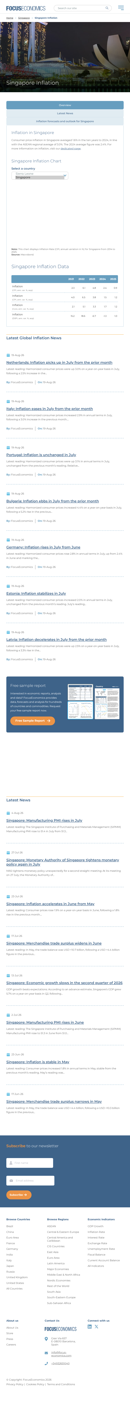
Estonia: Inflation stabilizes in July (36, 593)
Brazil (9, 1226)
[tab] (65, 105)
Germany (12, 1248)
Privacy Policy (14, 1384)
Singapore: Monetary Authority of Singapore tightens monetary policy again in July (62, 862)
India (9, 1254)
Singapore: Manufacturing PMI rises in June (45, 1022)
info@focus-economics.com (61, 1354)
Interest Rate (96, 1237)
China (10, 1232)
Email (10, 1172)
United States (15, 1283)
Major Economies (58, 1269)
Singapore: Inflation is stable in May (37, 1062)
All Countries (14, 1288)
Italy (9, 1260)
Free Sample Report (30, 720)
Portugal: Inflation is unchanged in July (41, 455)
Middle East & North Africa (63, 1274)
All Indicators (96, 1265)
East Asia (52, 1252)
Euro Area (12, 1237)
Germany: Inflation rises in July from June (43, 547)
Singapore (24, 18)
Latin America (56, 1263)
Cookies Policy (35, 1384)
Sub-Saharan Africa (59, 1303)
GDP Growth (96, 1226)
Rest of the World (58, 1286)
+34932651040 (60, 1363)
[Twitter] (96, 1327)
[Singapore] (39, 177)
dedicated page (71, 148)
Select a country (23, 168)
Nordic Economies (58, 1280)
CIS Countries (56, 1246)
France (10, 1243)
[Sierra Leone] (39, 174)
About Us (12, 1327)
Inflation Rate (96, 1232)
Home (9, 18)
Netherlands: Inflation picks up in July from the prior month (59, 362)
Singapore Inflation (46, 18)
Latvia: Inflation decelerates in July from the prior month (56, 640)
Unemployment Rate (101, 1248)
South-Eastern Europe (61, 1297)
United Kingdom (17, 1277)
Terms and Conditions (61, 1384)
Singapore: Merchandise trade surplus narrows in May (54, 1102)
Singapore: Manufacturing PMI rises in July (44, 820)
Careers (11, 1344)
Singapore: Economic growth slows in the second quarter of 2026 (64, 983)
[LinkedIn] (89, 1327)
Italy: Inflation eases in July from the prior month (49, 409)
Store (9, 1333)
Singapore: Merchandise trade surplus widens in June (54, 943)
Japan (10, 1265)
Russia (10, 1271)
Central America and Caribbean (60, 1239)
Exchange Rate (97, 1243)
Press (9, 1339)
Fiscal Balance (96, 1254)
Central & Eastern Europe (63, 1232)
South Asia (54, 1291)
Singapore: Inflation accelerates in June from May (50, 904)
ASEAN (51, 1226)
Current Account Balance (104, 1260)
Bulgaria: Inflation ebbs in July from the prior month (52, 501)
